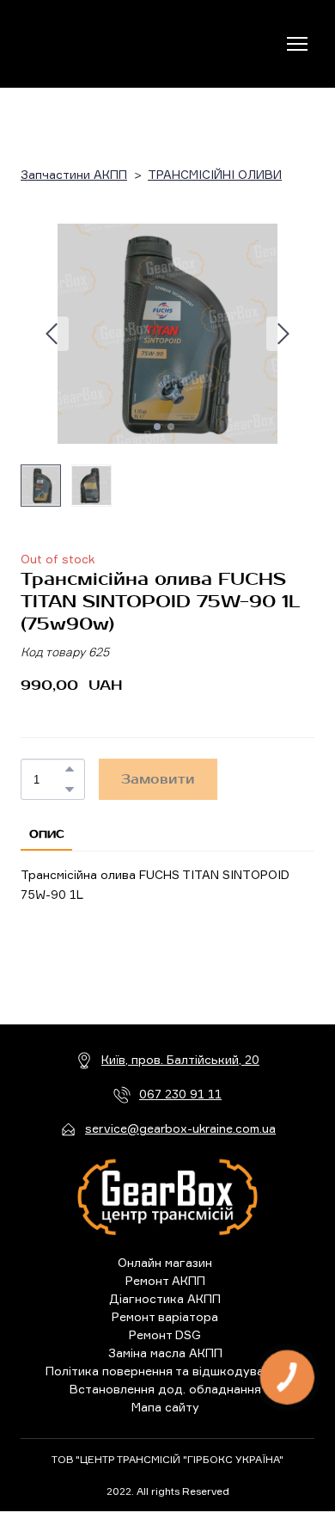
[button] (69, 769)
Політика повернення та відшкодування (165, 1370)
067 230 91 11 (180, 1093)
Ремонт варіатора (165, 1316)
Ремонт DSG (165, 1334)
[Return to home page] (91, 44)
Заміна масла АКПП (165, 1352)
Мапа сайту (165, 1406)
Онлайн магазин (165, 1262)
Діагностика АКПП (165, 1298)
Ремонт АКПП (165, 1280)
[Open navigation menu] (297, 44)
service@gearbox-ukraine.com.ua (180, 1128)
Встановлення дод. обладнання (165, 1388)
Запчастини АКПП (74, 175)
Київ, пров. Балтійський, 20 (180, 1059)
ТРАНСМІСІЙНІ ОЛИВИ (215, 175)
